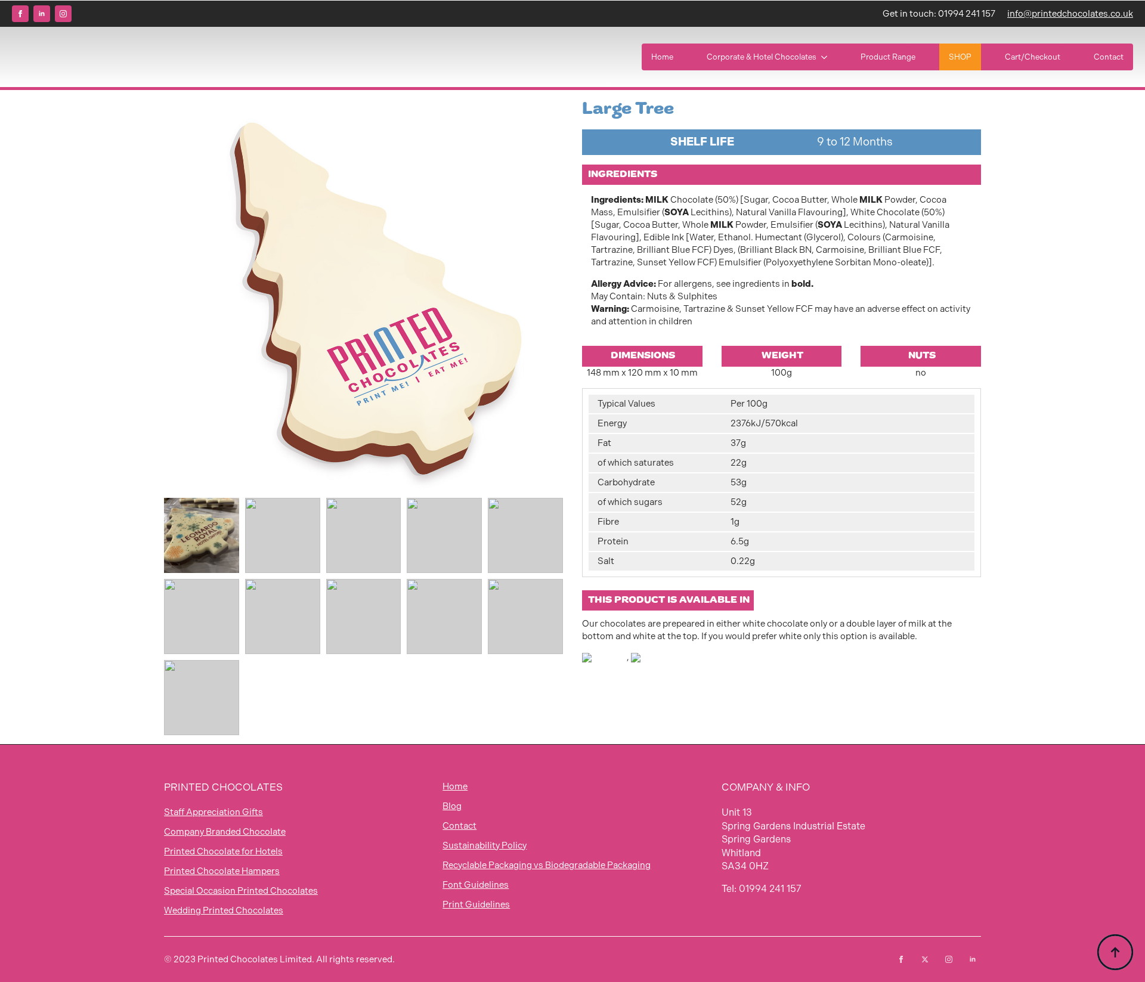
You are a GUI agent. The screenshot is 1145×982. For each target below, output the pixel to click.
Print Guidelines (476, 904)
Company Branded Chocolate (225, 831)
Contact (1109, 56)
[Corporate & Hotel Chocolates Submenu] (826, 57)
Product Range (888, 56)
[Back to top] (1115, 952)
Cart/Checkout (1032, 56)
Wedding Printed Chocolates (223, 910)
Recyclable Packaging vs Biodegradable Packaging (546, 865)
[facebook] (20, 13)
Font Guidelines (475, 884)
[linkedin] (41, 13)
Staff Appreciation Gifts (213, 812)
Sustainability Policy (484, 845)
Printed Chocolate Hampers (222, 871)
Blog (452, 806)
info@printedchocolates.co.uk (1070, 13)
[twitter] (925, 959)
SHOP (960, 56)
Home (662, 56)
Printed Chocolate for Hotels (223, 851)
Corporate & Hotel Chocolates (761, 56)
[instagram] (63, 13)
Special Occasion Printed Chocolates (241, 890)
